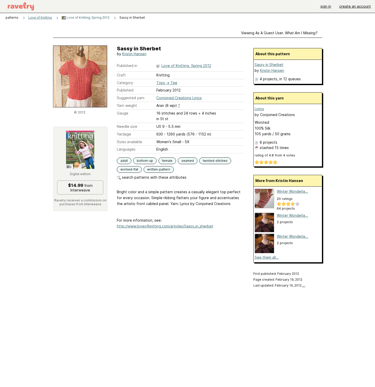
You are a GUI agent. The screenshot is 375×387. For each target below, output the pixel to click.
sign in (325, 6)
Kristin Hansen (134, 54)
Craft (121, 75)
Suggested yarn (130, 98)
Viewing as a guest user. (279, 33)
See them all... (267, 257)
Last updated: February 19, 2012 (279, 285)
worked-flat (129, 169)
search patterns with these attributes (153, 177)
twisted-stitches (215, 161)
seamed (187, 161)
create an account (355, 6)
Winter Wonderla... (292, 191)
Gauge (122, 113)
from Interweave (80, 187)
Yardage (124, 134)
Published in (127, 65)
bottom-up (145, 161)
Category (125, 83)
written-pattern (158, 169)
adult (124, 161)
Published (125, 90)
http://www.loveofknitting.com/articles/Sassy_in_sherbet (165, 226)
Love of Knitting (40, 17)
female (167, 161)
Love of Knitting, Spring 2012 (87, 17)
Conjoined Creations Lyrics (179, 98)
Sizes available (129, 142)
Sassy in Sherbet (269, 64)
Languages (126, 149)
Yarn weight (127, 105)
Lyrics (259, 109)
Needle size (127, 126)
